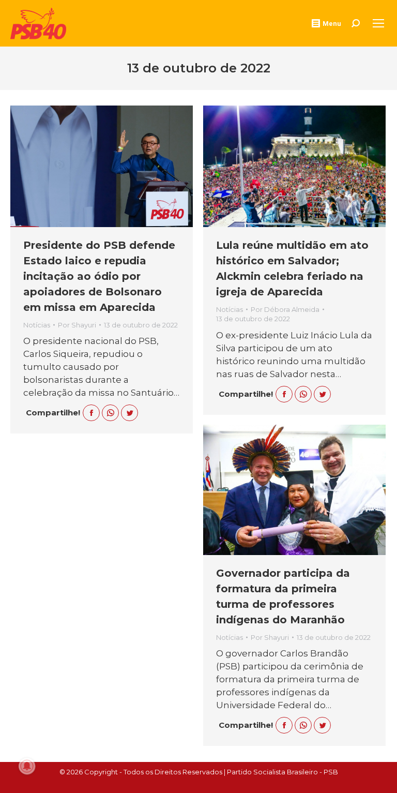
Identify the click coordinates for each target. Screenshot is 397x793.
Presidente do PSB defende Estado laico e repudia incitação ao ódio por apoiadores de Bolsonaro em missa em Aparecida (99, 276)
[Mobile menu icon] (378, 23)
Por (77, 325)
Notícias (36, 325)
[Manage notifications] (27, 766)
